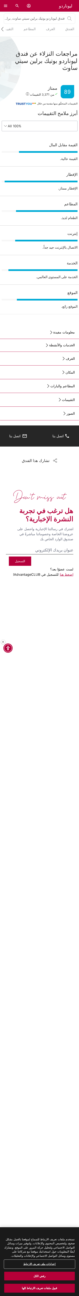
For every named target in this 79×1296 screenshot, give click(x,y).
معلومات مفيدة (64, 332)
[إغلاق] (3, 642)
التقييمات (68, 400)
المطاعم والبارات (62, 386)
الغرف (70, 358)
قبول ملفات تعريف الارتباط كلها (39, 1288)
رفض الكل (39, 1276)
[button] (29, 6)
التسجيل (20, 561)
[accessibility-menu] (8, 648)
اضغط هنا (66, 574)
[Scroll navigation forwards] (4, 29)
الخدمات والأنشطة (62, 345)
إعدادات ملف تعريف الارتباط (39, 1264)
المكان (70, 372)
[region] (39, 1261)
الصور (71, 413)
